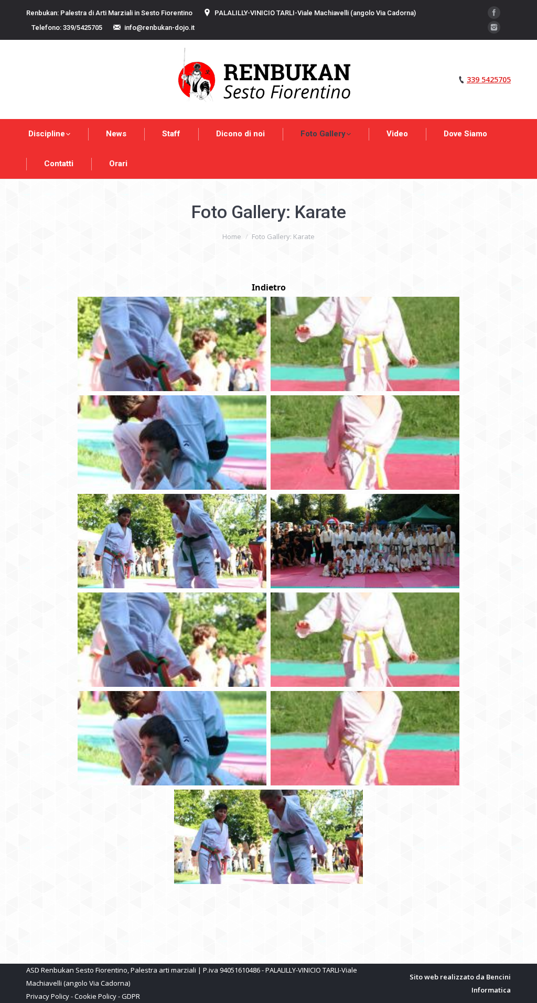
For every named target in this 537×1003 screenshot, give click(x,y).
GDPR (131, 996)
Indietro (269, 287)
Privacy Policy (47, 996)
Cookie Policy (95, 996)
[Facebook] (494, 12)
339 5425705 (489, 79)
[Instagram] (494, 27)
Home (231, 236)
